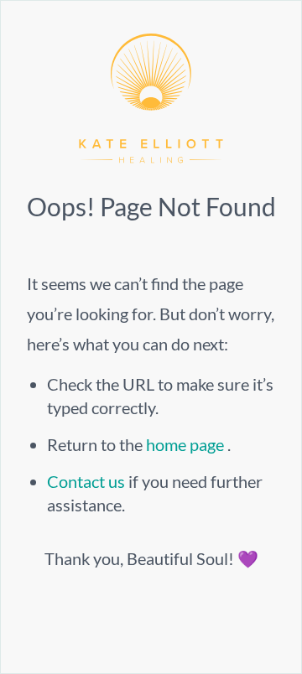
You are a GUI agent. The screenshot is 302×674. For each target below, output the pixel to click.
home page (186, 444)
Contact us (87, 481)
